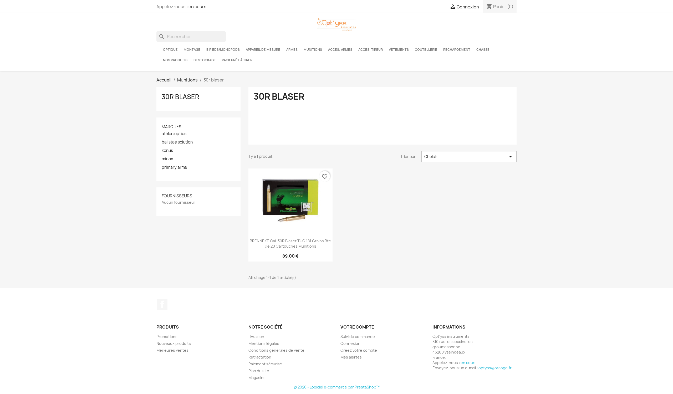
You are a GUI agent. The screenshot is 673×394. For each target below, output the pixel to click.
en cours (197, 6)
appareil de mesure (263, 49)
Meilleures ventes (172, 350)
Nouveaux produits (173, 343)
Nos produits (175, 60)
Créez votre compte (358, 350)
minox (167, 159)
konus (167, 150)
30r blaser (180, 96)
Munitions (313, 49)
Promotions (166, 336)
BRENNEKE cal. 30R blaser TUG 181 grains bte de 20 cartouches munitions (290, 243)
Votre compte (357, 327)
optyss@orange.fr (495, 367)
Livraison (256, 336)
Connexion (350, 343)
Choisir (469, 156)
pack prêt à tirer (237, 60)
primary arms (174, 167)
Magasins (257, 377)
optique (170, 49)
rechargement (456, 49)
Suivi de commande (357, 336)
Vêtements (399, 49)
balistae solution (177, 142)
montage (192, 49)
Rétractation (259, 357)
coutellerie (426, 49)
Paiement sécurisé (265, 363)
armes (292, 49)
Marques (171, 127)
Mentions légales (263, 343)
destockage (204, 60)
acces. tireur (370, 49)
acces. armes (340, 49)
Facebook (162, 304)
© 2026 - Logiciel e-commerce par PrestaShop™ (337, 387)
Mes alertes (351, 357)
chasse (483, 49)
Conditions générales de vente (276, 350)
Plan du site (258, 370)
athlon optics (174, 133)
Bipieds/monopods (223, 49)
